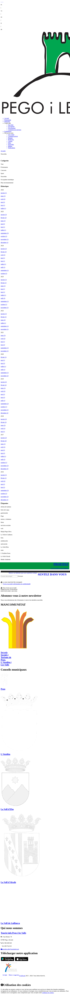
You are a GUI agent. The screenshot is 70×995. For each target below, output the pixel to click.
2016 (2, 472)
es (1, 4)
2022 (2, 310)
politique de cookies (48, 992)
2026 (2, 190)
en (1, 17)
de (1, 29)
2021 (2, 332)
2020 (2, 354)
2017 (2, 434)
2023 (2, 276)
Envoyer (20, 576)
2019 (2, 379)
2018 (2, 416)
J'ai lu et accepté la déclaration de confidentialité (16, 584)
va (1, 11)
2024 (2, 245)
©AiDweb (22, 975)
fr (1, 23)
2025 (2, 211)
